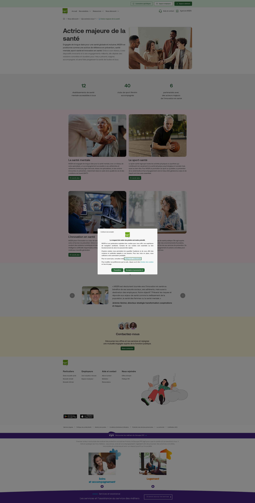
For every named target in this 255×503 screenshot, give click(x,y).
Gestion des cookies (147, 262)
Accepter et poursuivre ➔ (134, 270)
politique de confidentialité (133, 258)
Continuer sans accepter (107, 232)
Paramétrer (117, 270)
